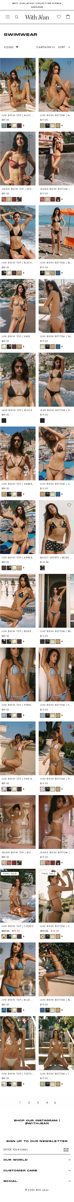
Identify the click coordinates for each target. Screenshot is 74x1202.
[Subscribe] (66, 1149)
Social (10, 1181)
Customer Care (20, 1170)
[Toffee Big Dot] (4, 1084)
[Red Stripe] (14, 199)
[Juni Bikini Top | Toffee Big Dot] (18, 1043)
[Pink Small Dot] (42, 789)
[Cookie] (4, 936)
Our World (15, 1159)
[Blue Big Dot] (4, 1010)
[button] (68, 17)
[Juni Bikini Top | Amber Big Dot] (18, 527)
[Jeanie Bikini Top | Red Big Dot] (18, 158)
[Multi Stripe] (4, 125)
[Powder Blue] (4, 715)
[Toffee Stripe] (42, 1084)
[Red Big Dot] (4, 199)
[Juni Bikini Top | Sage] (18, 306)
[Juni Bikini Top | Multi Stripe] (18, 85)
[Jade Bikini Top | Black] (18, 379)
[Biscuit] (9, 199)
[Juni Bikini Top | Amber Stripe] (18, 453)
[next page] (55, 1103)
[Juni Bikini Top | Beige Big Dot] (18, 601)
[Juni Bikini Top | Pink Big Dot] (18, 748)
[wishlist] (59, 17)
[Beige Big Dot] (42, 568)
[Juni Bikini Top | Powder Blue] (18, 674)
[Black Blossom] (9, 125)
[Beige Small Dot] (42, 641)
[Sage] (14, 125)
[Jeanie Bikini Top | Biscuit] (18, 822)
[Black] (4, 420)
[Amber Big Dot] (19, 125)
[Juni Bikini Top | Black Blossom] (18, 232)
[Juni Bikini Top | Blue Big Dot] (18, 969)
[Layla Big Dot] (19, 199)
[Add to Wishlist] (31, 63)
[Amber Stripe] (58, 125)
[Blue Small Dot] (58, 273)
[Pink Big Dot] (4, 789)
